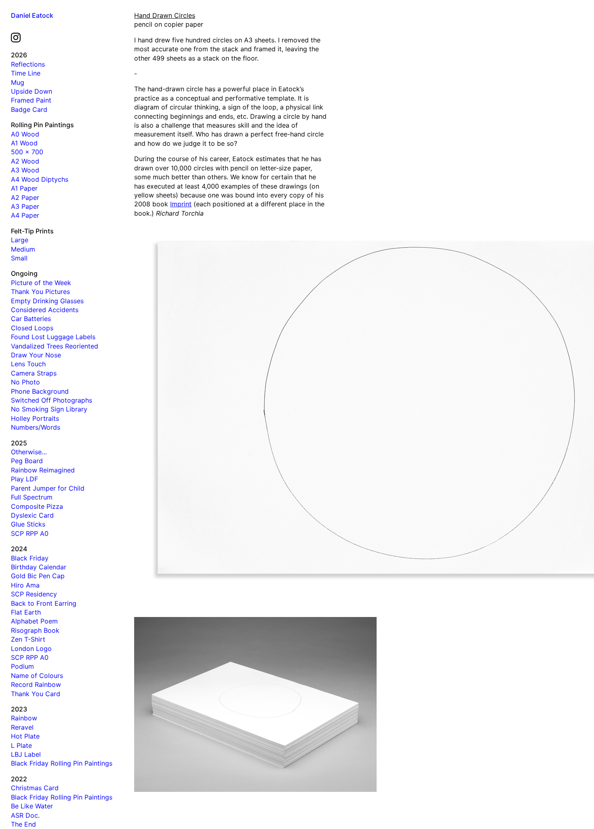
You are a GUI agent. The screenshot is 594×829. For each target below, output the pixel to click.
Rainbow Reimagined (43, 470)
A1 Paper (24, 188)
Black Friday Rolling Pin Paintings (61, 763)
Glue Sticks (28, 524)
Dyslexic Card (32, 515)
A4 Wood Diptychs (39, 179)
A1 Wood (24, 143)
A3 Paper (25, 206)
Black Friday (29, 558)
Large (19, 240)
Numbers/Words (35, 427)
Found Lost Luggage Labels (53, 337)
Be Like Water (32, 806)
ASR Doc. (25, 815)
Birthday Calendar (38, 567)
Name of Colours (37, 676)
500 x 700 (27, 152)
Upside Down (31, 91)
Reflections (28, 64)
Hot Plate (25, 736)
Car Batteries (31, 319)
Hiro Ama (25, 585)
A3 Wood (25, 170)
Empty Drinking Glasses (47, 301)
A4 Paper (25, 215)
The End (23, 824)
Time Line (25, 73)
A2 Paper (25, 197)
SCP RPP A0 (29, 533)
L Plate (21, 745)
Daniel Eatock (32, 15)
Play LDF (24, 479)
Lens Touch (28, 364)
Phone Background (40, 391)
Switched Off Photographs (51, 400)
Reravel (22, 727)
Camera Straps (34, 373)
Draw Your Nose (36, 355)
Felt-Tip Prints (32, 231)
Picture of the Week (41, 283)
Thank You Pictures (40, 292)
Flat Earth (26, 612)
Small (19, 258)
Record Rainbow (36, 684)
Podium (22, 666)
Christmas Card (35, 788)
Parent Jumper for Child (47, 488)
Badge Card (29, 109)
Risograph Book (35, 630)
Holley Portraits (35, 418)
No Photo (25, 382)
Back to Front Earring (43, 603)
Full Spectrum (32, 497)
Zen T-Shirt (28, 639)
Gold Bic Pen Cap (38, 576)
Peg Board (27, 461)
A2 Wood (25, 161)
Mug (17, 82)
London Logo (31, 648)
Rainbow (24, 718)
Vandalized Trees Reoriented (54, 346)
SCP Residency (34, 594)
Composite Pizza (37, 506)
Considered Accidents (44, 310)
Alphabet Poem (34, 621)
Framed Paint (31, 100)
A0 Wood (25, 134)
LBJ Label (26, 754)
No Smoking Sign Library (49, 409)
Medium (23, 249)
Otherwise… (29, 452)
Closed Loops (32, 328)
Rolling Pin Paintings (42, 125)
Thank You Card (35, 694)
